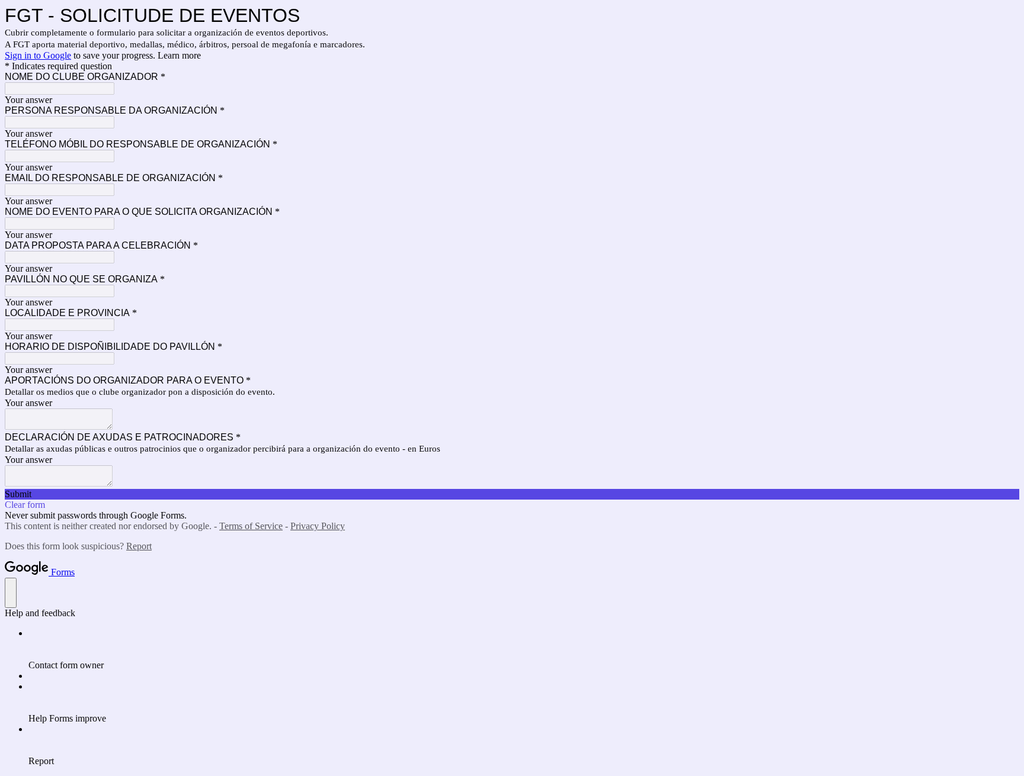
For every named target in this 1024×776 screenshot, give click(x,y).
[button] (512, 494)
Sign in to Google (38, 55)
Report (139, 546)
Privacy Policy (317, 526)
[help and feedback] (11, 593)
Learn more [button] (179, 55)
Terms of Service (251, 526)
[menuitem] (523, 649)
